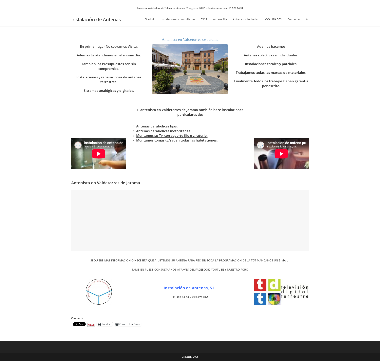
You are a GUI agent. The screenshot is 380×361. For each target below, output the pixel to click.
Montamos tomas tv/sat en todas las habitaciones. (177, 140)
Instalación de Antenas (96, 19)
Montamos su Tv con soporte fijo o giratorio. (172, 135)
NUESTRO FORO (237, 269)
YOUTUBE (217, 269)
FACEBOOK (202, 269)
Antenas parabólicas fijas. (157, 126)
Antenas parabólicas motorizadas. (163, 131)
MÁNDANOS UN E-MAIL (272, 260)
